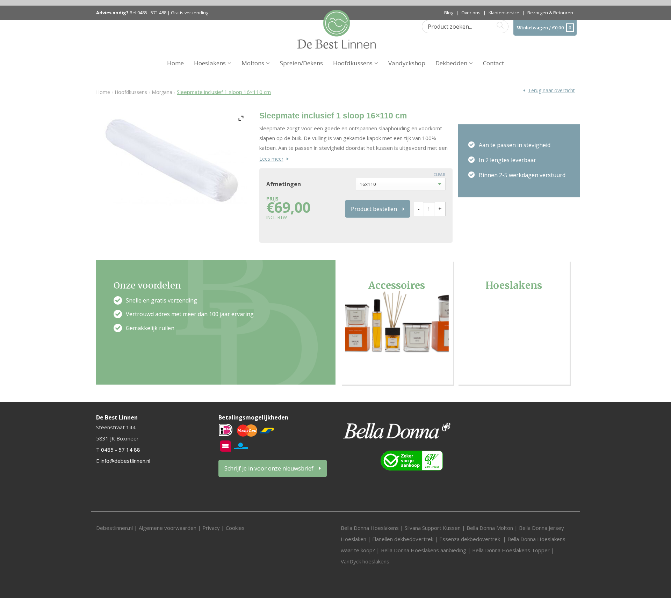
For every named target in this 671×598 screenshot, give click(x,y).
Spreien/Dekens (301, 63)
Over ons (471, 12)
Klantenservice (504, 12)
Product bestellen (374, 209)
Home (175, 63)
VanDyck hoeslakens (365, 561)
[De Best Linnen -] (336, 28)
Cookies (235, 527)
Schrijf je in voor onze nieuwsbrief (268, 468)
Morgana (162, 92)
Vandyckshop (406, 63)
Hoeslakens (210, 63)
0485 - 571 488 (151, 12)
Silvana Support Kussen (433, 527)
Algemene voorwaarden (168, 527)
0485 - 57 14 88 (120, 449)
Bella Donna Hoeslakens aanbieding (423, 550)
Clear (439, 174)
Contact (493, 63)
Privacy (211, 527)
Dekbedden (451, 63)
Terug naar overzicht (551, 90)
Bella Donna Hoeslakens (370, 527)
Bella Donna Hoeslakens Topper (511, 550)
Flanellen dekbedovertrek (402, 538)
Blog (448, 12)
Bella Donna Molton (490, 527)
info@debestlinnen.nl (125, 460)
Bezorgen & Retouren (550, 12)
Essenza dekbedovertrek (470, 538)
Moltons (252, 63)
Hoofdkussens (353, 63)
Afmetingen (283, 184)
